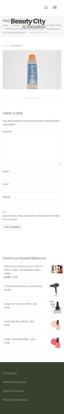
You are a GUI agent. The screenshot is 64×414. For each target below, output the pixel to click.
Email (5, 184)
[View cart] (45, 7)
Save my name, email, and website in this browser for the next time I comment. (31, 218)
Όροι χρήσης (10, 373)
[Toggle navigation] (55, 7)
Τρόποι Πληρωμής (13, 390)
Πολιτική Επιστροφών (15, 399)
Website (6, 197)
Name (5, 171)
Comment (7, 131)
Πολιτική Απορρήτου (14, 382)
